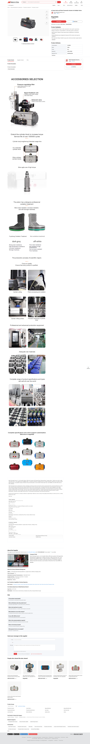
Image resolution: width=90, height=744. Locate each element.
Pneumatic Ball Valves (11, 710)
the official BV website (31, 552)
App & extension (69, 5)
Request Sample (69, 24)
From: (12, 639)
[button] (71, 2)
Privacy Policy (61, 740)
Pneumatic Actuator (35, 7)
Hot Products (24, 737)
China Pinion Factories (12, 726)
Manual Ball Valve (48, 708)
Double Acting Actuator (34, 721)
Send (15, 653)
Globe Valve (37, 584)
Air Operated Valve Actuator (12, 721)
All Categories (11, 5)
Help (64, 5)
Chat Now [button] (75, 21)
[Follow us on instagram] (77, 734)
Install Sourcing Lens (33, 734)
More (8, 730)
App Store (10, 734)
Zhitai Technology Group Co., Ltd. (59, 12)
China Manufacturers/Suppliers (36, 737)
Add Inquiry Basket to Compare (28, 43)
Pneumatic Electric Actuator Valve (23, 729)
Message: (11, 645)
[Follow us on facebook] (74, 734)
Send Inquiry (58, 21)
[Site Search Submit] (59, 2)
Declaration (56, 740)
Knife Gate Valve (66, 710)
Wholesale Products (45, 737)
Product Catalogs (22, 706)
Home (8, 7)
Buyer (59, 5)
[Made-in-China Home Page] (13, 2)
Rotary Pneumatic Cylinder (24, 721)
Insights (67, 737)
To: (12, 642)
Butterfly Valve (32, 584)
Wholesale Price (51, 737)
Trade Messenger (24, 734)
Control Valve (23, 584)
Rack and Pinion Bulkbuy (35, 729)
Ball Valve (27, 584)
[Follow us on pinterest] (80, 734)
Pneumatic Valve (51, 584)
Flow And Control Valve (38, 726)
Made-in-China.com (40, 738)
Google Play (16, 734)
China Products (29, 737)
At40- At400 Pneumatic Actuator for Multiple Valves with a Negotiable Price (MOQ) (29, 676)
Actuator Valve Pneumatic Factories (60, 726)
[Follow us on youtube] (78, 734)
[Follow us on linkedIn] (81, 734)
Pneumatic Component (27, 7)
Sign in (81, 2)
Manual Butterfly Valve (67, 708)
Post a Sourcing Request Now (36, 653)
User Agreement (50, 740)
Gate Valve (46, 584)
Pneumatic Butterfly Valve (30, 710)
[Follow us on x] (75, 734)
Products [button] (24, 2)
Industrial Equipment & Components (16, 7)
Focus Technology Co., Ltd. (38, 740)
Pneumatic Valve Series (48, 726)
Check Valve (41, 584)
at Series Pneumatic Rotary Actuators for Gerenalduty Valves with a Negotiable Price (60, 676)
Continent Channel (57, 737)
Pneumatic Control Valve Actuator (73, 726)
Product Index (63, 737)
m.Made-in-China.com (47, 738)
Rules (82, 5)
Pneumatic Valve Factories (22, 726)
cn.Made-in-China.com (55, 738)
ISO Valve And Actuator (12, 729)
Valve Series (30, 726)
